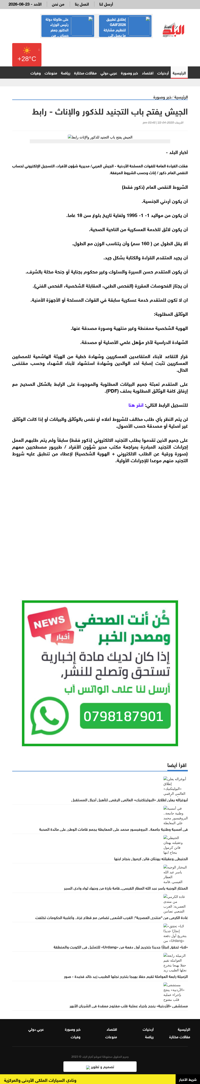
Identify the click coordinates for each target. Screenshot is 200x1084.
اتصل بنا (82, 3)
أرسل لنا (106, 3)
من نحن (58, 3)
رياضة (65, 72)
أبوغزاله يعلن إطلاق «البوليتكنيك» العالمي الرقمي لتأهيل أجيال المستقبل (129, 799)
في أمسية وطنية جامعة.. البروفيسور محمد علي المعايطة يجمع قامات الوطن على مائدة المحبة (113, 828)
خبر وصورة (129, 72)
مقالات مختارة (85, 72)
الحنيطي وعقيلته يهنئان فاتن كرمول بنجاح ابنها (151, 858)
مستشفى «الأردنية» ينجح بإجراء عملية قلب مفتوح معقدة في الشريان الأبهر (129, 1005)
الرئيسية (179, 72)
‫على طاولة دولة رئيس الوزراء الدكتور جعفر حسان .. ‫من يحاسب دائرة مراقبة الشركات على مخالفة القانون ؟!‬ (68, 32)
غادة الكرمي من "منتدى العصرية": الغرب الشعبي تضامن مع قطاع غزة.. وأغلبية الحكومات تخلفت (111, 917)
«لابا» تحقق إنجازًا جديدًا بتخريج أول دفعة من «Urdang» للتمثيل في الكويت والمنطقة (121, 946)
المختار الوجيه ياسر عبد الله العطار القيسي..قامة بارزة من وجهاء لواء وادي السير (126, 887)
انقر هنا (136, 404)
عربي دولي (108, 72)
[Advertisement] (100, 525)
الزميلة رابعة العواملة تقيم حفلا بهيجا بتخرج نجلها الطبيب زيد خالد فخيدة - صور (126, 976)
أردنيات (163, 72)
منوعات (51, 72)
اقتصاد (147, 72)
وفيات (35, 72)
